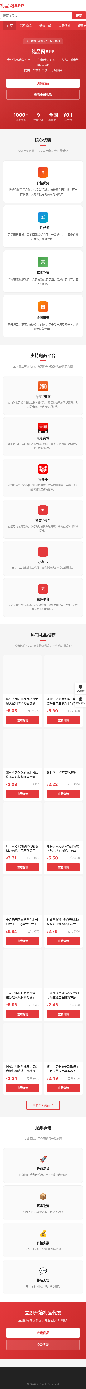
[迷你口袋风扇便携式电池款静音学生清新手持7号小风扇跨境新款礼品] (63, 674)
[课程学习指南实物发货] (63, 748)
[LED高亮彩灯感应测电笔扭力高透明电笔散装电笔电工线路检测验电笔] (22, 821)
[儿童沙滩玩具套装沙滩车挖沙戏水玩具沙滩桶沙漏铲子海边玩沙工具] (22, 968)
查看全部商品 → (43, 1105)
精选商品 (26, 25)
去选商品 (43, 1333)
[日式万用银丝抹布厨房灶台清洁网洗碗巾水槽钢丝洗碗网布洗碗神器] (22, 1042)
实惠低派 (64, 25)
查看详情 (22, 720)
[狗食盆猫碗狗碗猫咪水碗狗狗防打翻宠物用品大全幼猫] (63, 895)
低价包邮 (45, 25)
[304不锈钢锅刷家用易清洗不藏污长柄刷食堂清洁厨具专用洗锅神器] (22, 748)
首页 (10, 25)
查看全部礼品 (43, 94)
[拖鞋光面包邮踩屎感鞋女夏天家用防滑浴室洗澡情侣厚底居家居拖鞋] (22, 674)
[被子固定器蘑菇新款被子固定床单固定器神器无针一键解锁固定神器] (63, 1042)
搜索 (79, 15)
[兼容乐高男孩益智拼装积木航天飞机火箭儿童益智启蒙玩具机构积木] (63, 821)
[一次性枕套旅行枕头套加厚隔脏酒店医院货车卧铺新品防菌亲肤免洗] (63, 968)
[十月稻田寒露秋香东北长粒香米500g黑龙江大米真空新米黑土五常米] (22, 895)
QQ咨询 (43, 1345)
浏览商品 (43, 83)
